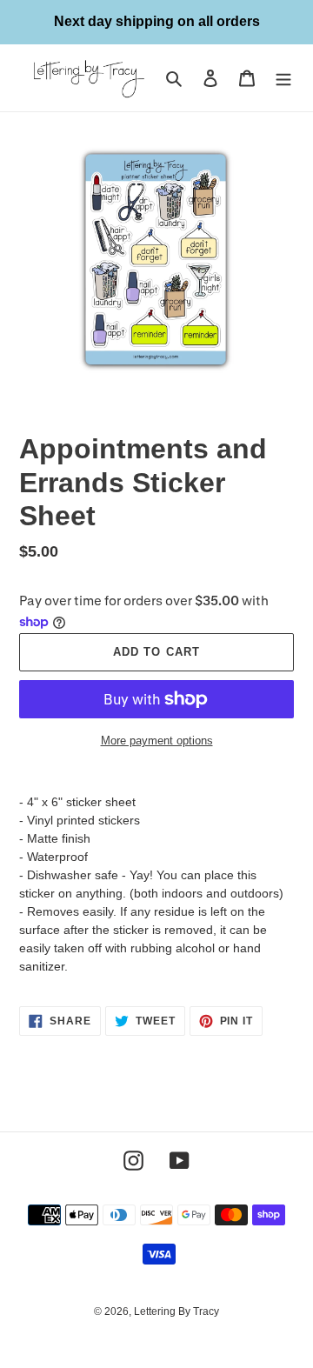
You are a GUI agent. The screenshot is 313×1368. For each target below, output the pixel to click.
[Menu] (283, 78)
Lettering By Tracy (176, 1311)
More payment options (157, 740)
